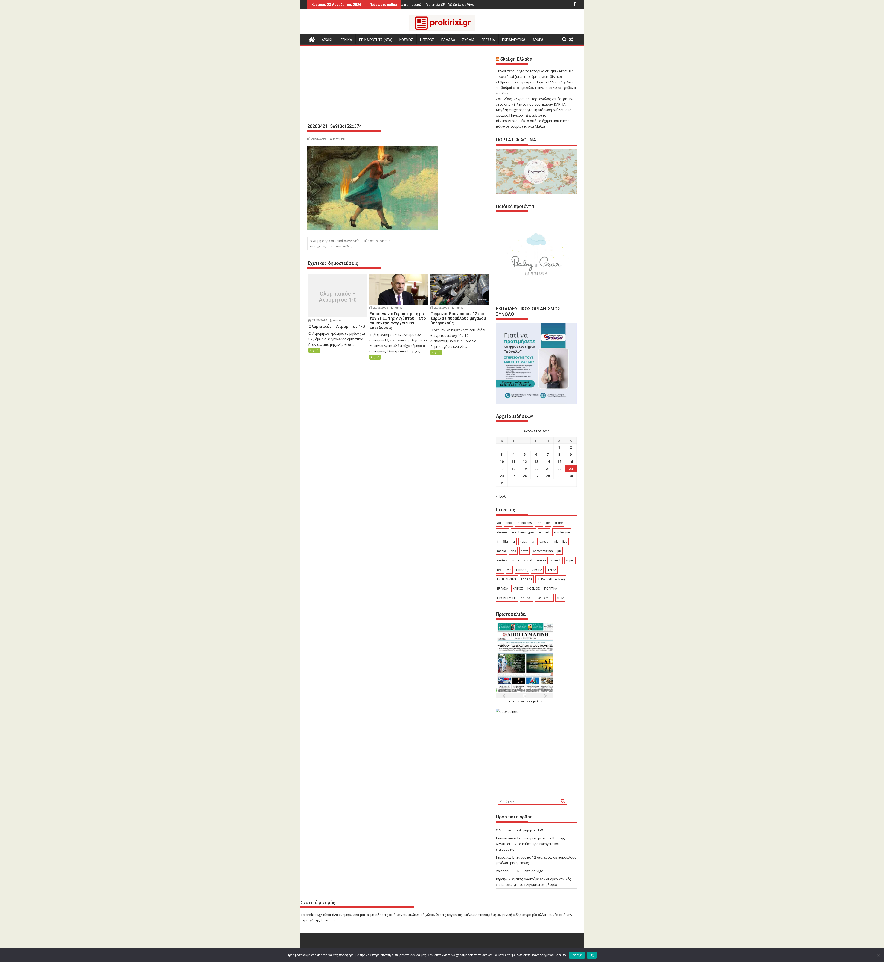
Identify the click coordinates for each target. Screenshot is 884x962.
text (500, 570)
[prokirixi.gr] (312, 39)
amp (509, 523)
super (570, 560)
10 (502, 461)
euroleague (562, 532)
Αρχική (314, 350)
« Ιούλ (501, 496)
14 (548, 461)
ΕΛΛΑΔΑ (448, 40)
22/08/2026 (319, 320)
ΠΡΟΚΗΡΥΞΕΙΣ (506, 598)
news (524, 551)
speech (556, 560)
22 (559, 468)
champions (524, 523)
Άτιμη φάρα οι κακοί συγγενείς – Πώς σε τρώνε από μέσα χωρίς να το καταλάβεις (350, 243)
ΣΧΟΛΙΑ (468, 40)
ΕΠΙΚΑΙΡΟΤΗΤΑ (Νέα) (551, 579)
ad (499, 523)
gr (513, 541)
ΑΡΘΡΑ (537, 40)
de (548, 523)
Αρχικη (327, 40)
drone (558, 523)
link (555, 541)
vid (509, 570)
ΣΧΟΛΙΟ (526, 598)
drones (502, 532)
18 (513, 468)
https (523, 541)
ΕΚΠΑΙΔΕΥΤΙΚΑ (513, 40)
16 (571, 461)
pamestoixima (543, 551)
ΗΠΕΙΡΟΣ (427, 40)
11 (513, 461)
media (501, 551)
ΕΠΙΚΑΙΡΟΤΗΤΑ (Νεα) (375, 40)
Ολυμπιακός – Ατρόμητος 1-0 (338, 297)
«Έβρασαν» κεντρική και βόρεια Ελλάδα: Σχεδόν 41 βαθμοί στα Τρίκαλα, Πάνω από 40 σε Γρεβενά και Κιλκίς (536, 87)
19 (525, 468)
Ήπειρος (522, 570)
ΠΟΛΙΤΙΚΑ (550, 588)
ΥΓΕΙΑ (560, 598)
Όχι (592, 955)
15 (559, 461)
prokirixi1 (339, 139)
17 (502, 468)
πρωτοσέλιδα (518, 701)
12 (525, 461)
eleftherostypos (523, 532)
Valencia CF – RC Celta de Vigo (519, 870)
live (564, 541)
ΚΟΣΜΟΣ (406, 40)
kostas (336, 320)
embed (544, 532)
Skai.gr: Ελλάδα (516, 59)
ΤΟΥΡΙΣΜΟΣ (544, 598)
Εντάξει (577, 955)
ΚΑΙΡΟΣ (518, 588)
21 (548, 468)
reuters (502, 560)
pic (559, 551)
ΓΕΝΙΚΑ (346, 40)
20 (536, 468)
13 (536, 461)
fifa (505, 541)
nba (513, 551)
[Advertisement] (399, 86)
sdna (515, 560)
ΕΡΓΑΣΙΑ (488, 40)
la (533, 541)
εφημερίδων (535, 701)
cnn (538, 523)
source (541, 560)
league (543, 541)
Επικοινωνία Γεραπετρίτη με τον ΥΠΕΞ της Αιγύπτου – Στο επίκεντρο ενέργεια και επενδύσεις (530, 843)
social (528, 560)
